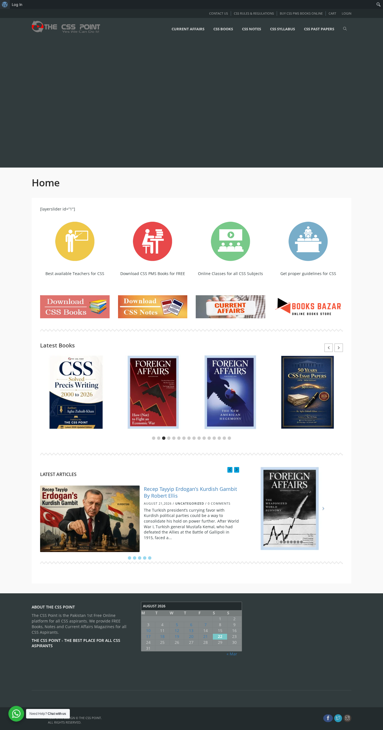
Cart (332, 13)
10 (148, 630)
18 (162, 636)
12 (177, 630)
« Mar (232, 653)
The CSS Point (90, 718)
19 (177, 636)
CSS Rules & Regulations (254, 13)
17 (148, 636)
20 (191, 636)
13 (191, 630)
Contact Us (218, 13)
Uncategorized (189, 503)
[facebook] (328, 718)
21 (205, 636)
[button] (338, 348)
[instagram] (347, 718)
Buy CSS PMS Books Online (301, 13)
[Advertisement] (168, 103)
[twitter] (338, 718)
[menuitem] (5, 4)
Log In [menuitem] (17, 4)
